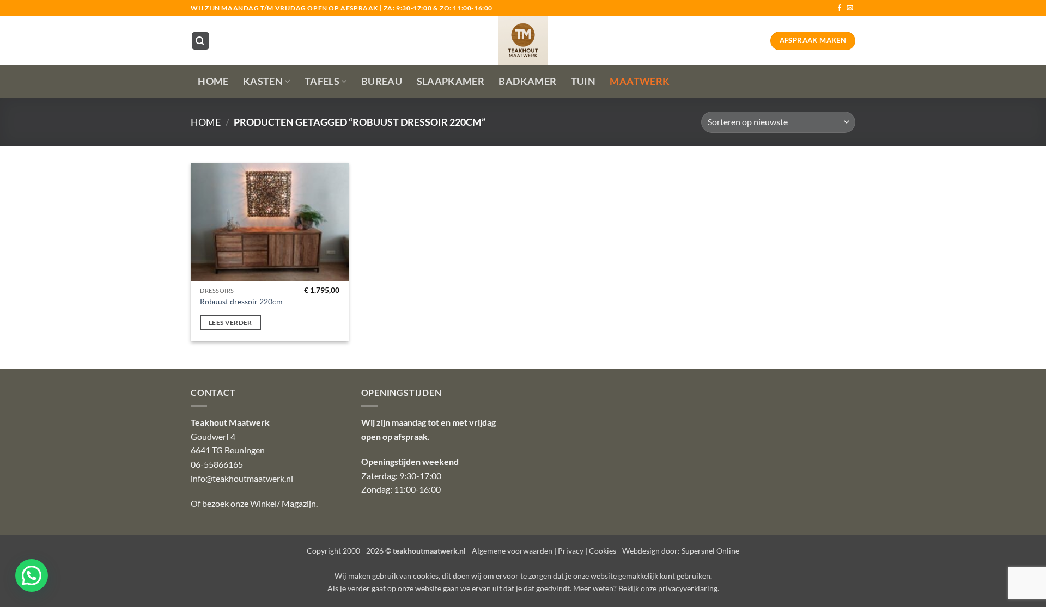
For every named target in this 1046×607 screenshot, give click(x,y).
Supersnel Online (710, 550)
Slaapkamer (451, 81)
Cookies (602, 550)
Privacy (570, 550)
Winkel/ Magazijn (283, 503)
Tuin (583, 81)
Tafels (322, 81)
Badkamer (527, 81)
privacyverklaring (687, 588)
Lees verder (230, 322)
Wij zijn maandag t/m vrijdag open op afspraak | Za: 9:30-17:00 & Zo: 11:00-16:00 (341, 8)
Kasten (263, 81)
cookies (426, 575)
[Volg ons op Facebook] (839, 8)
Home (213, 81)
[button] (200, 41)
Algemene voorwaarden (512, 550)
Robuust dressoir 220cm (241, 301)
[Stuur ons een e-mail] (850, 8)
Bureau (381, 81)
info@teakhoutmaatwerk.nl (242, 478)
